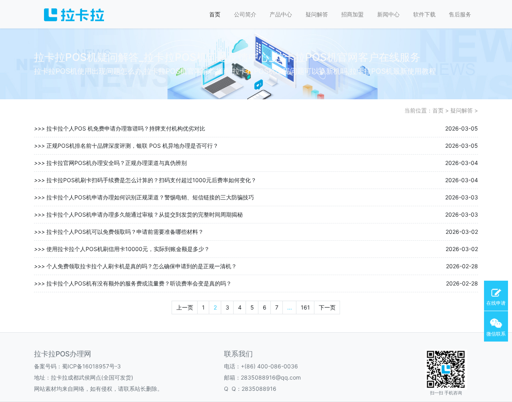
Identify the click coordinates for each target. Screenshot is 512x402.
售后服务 (460, 14)
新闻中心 (388, 14)
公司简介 (245, 14)
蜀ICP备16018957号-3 (91, 366)
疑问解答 (317, 14)
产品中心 (281, 14)
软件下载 (424, 14)
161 (305, 307)
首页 (214, 14)
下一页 (327, 307)
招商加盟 (352, 14)
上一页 (184, 307)
